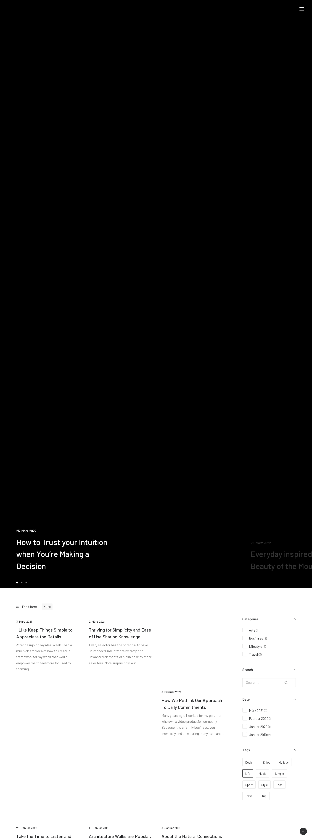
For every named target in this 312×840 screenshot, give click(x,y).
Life (48, 607)
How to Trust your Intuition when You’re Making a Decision (61, 554)
